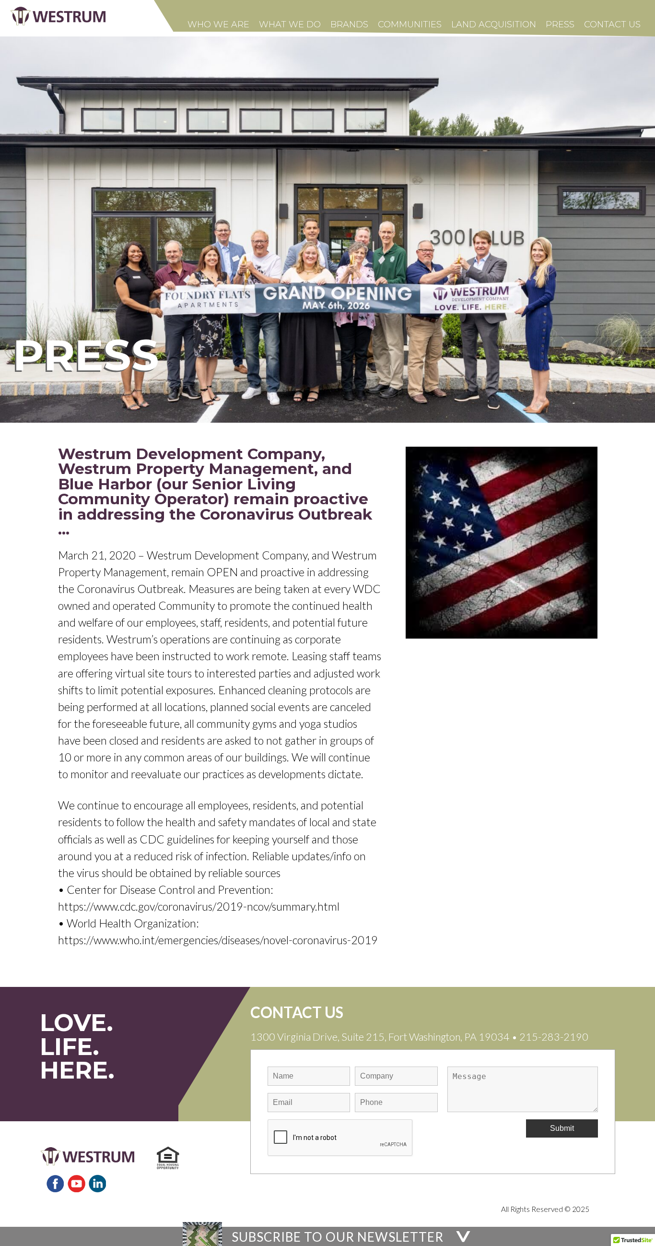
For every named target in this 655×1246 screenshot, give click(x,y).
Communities (410, 24)
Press (560, 24)
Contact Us (612, 24)
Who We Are (218, 24)
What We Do (290, 24)
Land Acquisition (493, 24)
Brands (349, 24)
